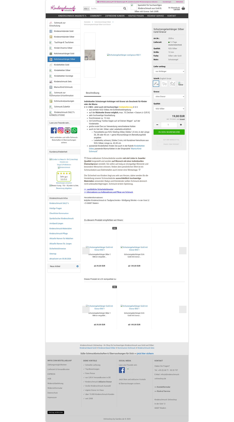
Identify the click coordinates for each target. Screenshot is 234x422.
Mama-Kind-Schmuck (63, 87)
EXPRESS (51, 374)
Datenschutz (53, 393)
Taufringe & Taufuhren (64, 42)
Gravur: (157, 92)
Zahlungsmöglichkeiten (57, 365)
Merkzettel (179, 2)
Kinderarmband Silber (107, 348)
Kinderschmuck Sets (63, 81)
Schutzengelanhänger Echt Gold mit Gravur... (134, 255)
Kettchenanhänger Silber (64, 59)
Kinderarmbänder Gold (63, 31)
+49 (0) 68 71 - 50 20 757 (168, 370)
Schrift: (162, 78)
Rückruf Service (155, 16)
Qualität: (157, 104)
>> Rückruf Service (162, 391)
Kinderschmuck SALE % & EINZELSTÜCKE (62, 113)
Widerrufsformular (55, 388)
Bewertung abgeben (64, 188)
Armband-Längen (56, 223)
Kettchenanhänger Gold (64, 53)
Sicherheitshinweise (57, 249)
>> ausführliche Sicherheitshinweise (98, 189)
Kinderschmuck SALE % (59, 203)
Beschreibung (92, 93)
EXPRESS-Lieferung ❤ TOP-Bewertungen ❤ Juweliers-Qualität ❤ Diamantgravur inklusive (128, 2)
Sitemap (52, 254)
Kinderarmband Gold (88, 348)
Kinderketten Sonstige (63, 76)
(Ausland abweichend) (175, 45)
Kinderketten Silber (62, 70)
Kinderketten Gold (61, 65)
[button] (91, 31)
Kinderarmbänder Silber (64, 37)
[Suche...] (124, 8)
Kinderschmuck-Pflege (58, 233)
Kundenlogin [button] (166, 2)
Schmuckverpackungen (64, 101)
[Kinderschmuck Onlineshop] (64, 8)
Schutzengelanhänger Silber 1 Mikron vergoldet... (99, 255)
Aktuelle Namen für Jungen (60, 244)
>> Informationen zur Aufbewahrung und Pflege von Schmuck (108, 192)
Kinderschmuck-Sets (146, 348)
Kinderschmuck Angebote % (72, 16)
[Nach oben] (227, 418)
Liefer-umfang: (160, 66)
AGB (49, 379)
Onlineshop (108, 419)
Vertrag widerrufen (56, 412)
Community (96, 16)
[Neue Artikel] (77, 266)
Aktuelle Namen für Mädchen (61, 238)
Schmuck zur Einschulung (57, 24)
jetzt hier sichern (145, 353)
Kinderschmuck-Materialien (60, 228)
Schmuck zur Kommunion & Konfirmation (61, 94)
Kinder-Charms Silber (63, 48)
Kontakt (171, 16)
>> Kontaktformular (162, 387)
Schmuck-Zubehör (62, 106)
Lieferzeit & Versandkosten (58, 369)
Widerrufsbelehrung (55, 383)
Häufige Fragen (136, 16)
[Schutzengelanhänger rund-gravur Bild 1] (124, 55)
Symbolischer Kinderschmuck (61, 218)
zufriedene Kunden (114, 16)
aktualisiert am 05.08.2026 (60, 259)
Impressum (52, 397)
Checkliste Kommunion (58, 213)
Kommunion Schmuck (127, 348)
